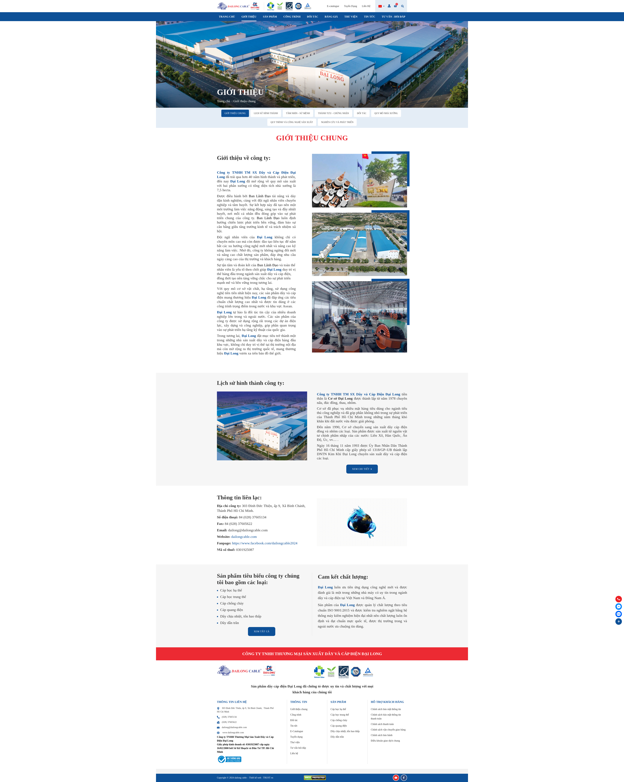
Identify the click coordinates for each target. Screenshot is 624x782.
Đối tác (361, 113)
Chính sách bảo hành (381, 735)
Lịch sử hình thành (266, 113)
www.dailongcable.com (233, 732)
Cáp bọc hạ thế (338, 709)
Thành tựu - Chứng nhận (333, 113)
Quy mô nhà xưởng (386, 113)
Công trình (295, 714)
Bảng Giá (331, 16)
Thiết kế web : (255, 777)
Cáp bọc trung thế (340, 714)
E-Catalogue (296, 731)
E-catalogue (333, 6)
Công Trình (291, 16)
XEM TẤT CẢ (261, 631)
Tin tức (369, 16)
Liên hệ (294, 753)
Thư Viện (351, 16)
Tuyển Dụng (350, 6)
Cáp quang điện (339, 725)
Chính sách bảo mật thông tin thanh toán (386, 716)
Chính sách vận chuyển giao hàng (388, 729)
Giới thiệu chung (235, 113)
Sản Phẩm (270, 16)
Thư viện (295, 742)
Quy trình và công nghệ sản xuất (292, 122)
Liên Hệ (366, 6)
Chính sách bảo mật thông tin (386, 709)
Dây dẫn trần (337, 736)
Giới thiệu (248, 16)
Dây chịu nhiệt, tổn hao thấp (345, 731)
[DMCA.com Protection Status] (315, 777)
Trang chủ (227, 16)
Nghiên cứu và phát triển (337, 122)
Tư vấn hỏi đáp (298, 747)
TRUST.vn (268, 777)
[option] (312, 64)
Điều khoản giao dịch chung (385, 740)
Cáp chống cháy (339, 720)
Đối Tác (312, 16)
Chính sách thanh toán (382, 724)
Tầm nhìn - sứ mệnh (298, 113)
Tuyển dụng (296, 736)
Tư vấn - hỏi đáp (393, 16)
